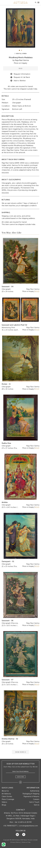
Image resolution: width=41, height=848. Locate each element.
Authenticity (34, 791)
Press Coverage (8, 799)
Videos (4, 802)
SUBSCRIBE (20, 777)
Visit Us (36, 805)
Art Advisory (6, 794)
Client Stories (7, 796)
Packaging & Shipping (31, 794)
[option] (20, 28)
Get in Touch (34, 802)
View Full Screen (21, 53)
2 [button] (21, 50)
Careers (36, 799)
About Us (5, 791)
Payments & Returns (31, 796)
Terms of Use (26, 842)
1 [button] (19, 50)
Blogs (4, 805)
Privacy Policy (15, 842)
